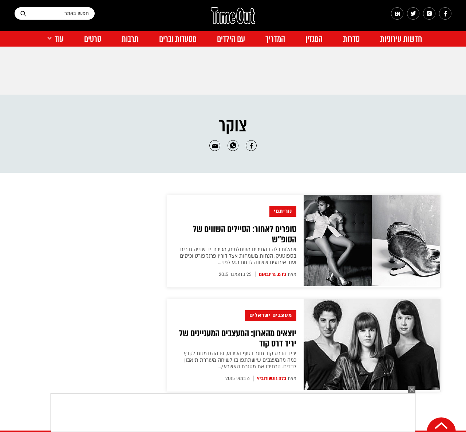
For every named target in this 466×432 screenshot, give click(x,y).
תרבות (130, 39)
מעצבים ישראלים (270, 315)
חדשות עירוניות (401, 39)
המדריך (275, 39)
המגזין (314, 39)
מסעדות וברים (178, 39)
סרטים (92, 39)
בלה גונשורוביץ (271, 378)
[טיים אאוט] (233, 19)
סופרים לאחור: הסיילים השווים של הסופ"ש (244, 234)
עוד (59, 39)
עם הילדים (231, 39)
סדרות (351, 39)
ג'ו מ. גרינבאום (272, 274)
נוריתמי (283, 211)
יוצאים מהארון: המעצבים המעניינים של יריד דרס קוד (237, 338)
